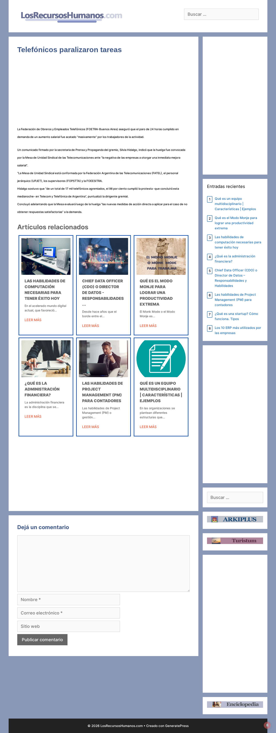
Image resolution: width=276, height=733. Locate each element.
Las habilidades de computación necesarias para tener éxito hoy (238, 242)
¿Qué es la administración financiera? (42, 389)
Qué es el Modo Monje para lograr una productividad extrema (156, 292)
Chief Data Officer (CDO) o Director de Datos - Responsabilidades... (103, 292)
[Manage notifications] (267, 725)
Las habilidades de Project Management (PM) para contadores (235, 299)
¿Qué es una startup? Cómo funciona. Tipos (236, 316)
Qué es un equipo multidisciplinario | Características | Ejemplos (235, 204)
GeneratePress (177, 726)
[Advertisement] (103, 93)
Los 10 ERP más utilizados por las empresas (238, 330)
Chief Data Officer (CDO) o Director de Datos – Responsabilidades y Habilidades (236, 278)
